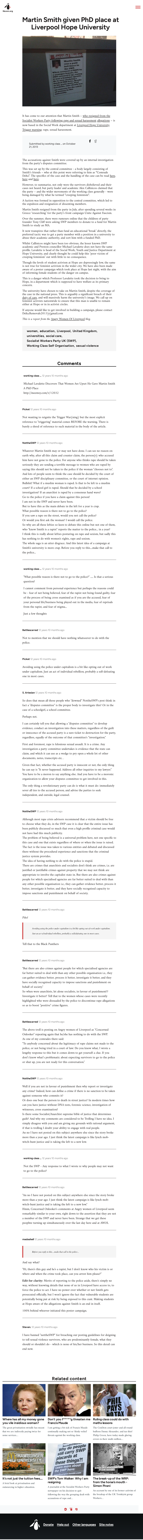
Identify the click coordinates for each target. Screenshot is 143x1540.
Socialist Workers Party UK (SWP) (51, 341)
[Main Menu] (137, 7)
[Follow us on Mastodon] (76, 1509)
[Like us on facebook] (65, 1509)
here (112, 176)
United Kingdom (85, 331)
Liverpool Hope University (93, 125)
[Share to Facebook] (90, 141)
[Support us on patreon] (71, 1509)
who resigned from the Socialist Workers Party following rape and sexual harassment (66, 118)
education (47, 331)
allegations (103, 120)
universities (35, 336)
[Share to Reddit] (95, 141)
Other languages (84, 1524)
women (32, 331)
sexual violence (87, 346)
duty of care (29, 297)
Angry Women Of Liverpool (68, 319)
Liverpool (64, 331)
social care (54, 336)
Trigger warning (32, 130)
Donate (48, 1524)
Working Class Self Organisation (50, 346)
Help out (63, 1524)
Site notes (106, 1524)
